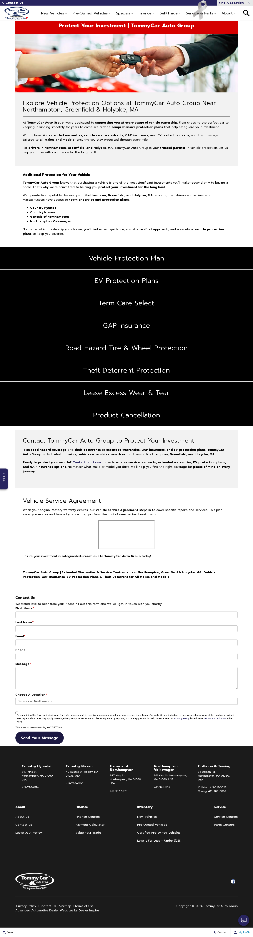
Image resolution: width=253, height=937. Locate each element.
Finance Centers (88, 817)
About (227, 13)
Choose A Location (31, 694)
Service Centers (226, 817)
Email (20, 636)
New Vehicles (52, 13)
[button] (246, 13)
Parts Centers (224, 825)
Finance (145, 13)
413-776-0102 (75, 783)
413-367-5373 (118, 791)
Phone (20, 650)
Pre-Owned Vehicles (90, 13)
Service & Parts (199, 13)
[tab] (126, 258)
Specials (123, 13)
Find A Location (231, 3)
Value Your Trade (88, 832)
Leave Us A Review (29, 832)
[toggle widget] (243, 920)
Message (23, 664)
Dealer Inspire (89, 910)
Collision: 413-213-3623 (212, 787)
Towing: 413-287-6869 (212, 791)
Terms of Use (84, 906)
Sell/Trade (169, 13)
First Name (24, 608)
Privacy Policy (181, 718)
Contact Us (14, 3)
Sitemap (65, 906)
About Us (22, 817)
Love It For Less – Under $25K (159, 840)
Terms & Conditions (215, 718)
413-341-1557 (162, 787)
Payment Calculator (90, 825)
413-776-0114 (30, 787)
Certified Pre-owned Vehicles (158, 832)
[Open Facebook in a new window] (233, 881)
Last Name (24, 622)
